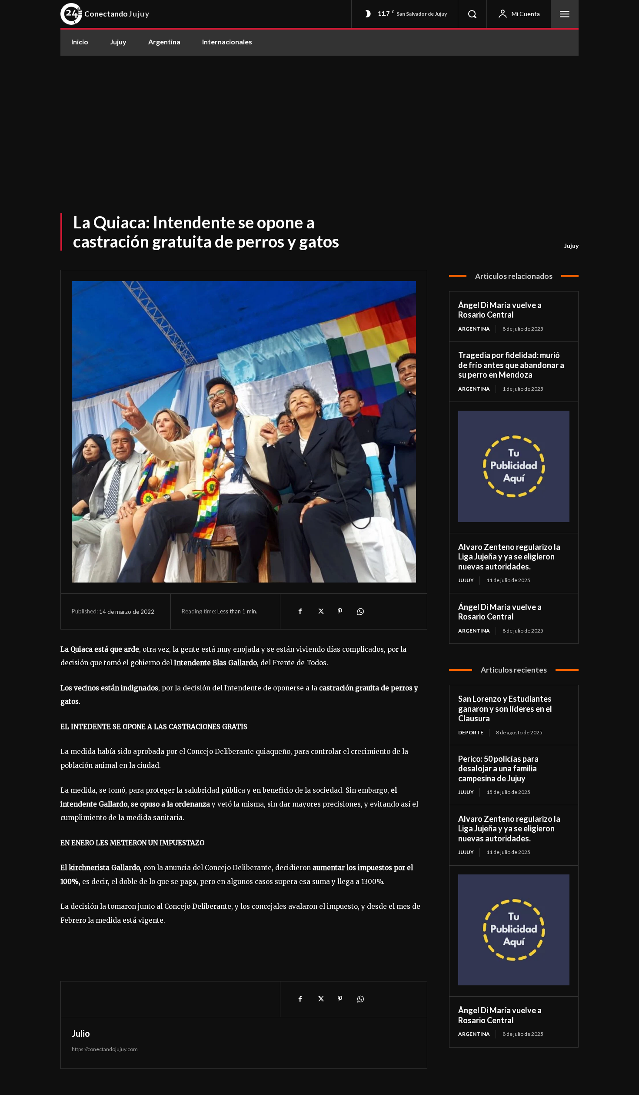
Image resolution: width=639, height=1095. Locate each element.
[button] (472, 14)
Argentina (474, 328)
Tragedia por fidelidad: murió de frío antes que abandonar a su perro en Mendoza (511, 364)
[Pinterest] (340, 611)
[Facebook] (300, 611)
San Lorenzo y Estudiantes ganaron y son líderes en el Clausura (505, 708)
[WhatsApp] (360, 611)
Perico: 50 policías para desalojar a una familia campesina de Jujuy (498, 768)
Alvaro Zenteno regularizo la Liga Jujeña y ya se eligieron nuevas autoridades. (509, 556)
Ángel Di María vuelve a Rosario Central (500, 310)
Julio (81, 1033)
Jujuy (571, 245)
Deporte (470, 732)
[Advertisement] (319, 121)
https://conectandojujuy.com (105, 1049)
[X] (320, 611)
